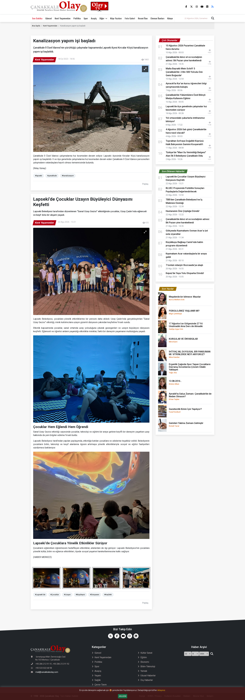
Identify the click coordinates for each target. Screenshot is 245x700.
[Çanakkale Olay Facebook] (116, 635)
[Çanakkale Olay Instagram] (129, 635)
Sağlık (98, 680)
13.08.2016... (175, 382)
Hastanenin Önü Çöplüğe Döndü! (182, 211)
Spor (86, 18)
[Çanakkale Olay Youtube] (122, 635)
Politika (77, 18)
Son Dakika (37, 18)
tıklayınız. (161, 690)
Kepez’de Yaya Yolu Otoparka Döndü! (185, 273)
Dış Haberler (147, 680)
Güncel (48, 18)
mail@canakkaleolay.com (46, 672)
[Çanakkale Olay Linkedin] (135, 635)
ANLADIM (122, 696)
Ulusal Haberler (148, 675)
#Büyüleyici (80, 594)
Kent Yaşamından (62, 18)
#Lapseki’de (40, 594)
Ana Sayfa (36, 26)
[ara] (212, 653)
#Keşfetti (108, 594)
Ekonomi (145, 662)
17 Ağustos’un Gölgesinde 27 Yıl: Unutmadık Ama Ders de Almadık (186, 326)
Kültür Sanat (146, 652)
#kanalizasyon (68, 176)
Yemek (144, 671)
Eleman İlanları (157, 18)
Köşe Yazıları (116, 18)
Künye (170, 18)
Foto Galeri (130, 18)
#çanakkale (52, 176)
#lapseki (38, 176)
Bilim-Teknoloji (148, 666)
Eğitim (144, 657)
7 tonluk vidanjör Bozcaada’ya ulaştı (184, 265)
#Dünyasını (94, 594)
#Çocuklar (54, 594)
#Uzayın (67, 594)
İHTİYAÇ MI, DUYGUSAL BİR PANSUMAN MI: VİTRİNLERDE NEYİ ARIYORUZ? (189, 354)
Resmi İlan (143, 18)
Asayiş (94, 18)
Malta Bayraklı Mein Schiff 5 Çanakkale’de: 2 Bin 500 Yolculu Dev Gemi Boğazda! (184, 72)
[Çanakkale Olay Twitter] (110, 635)
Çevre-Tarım (101, 684)
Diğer (102, 18)
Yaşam (98, 675)
